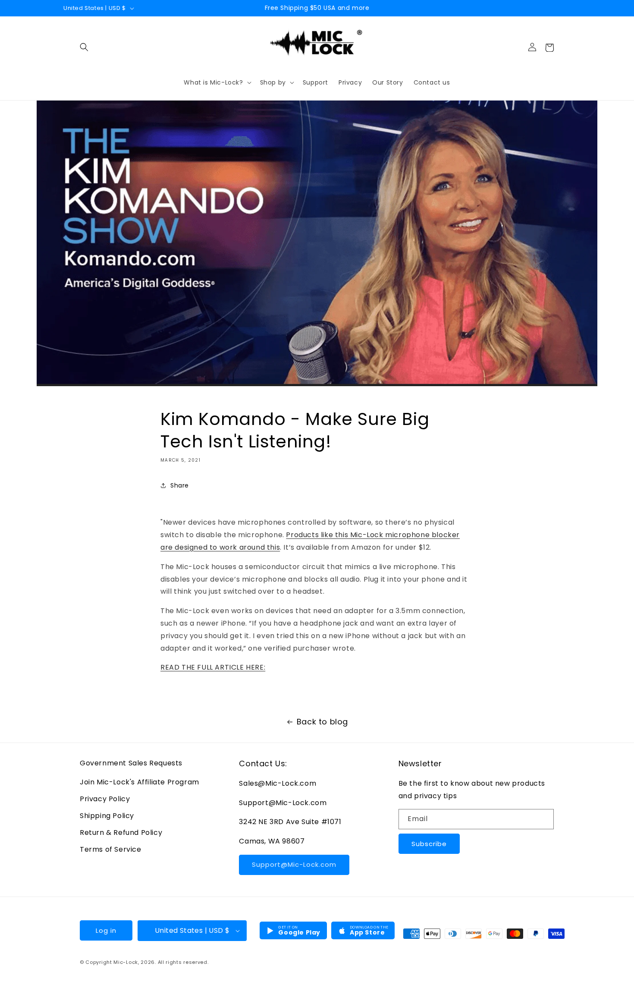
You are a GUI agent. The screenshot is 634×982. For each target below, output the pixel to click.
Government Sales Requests (131, 763)
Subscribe (429, 843)
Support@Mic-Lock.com (294, 864)
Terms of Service (110, 849)
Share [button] (179, 485)
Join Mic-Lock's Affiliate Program (139, 782)
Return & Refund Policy (121, 832)
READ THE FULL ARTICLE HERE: (212, 667)
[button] (84, 47)
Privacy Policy (105, 799)
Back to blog (322, 721)
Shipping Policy (107, 816)
